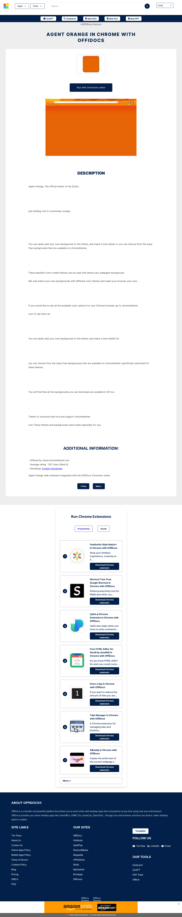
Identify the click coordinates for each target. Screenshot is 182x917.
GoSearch (138, 865)
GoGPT (136, 870)
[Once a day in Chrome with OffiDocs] (78, 699)
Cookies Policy (19, 864)
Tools (35, 6)
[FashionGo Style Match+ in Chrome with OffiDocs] (78, 562)
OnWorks (78, 840)
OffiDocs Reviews (85, 899)
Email (168, 846)
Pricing (14, 874)
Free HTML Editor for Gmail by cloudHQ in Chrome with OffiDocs (102, 652)
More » (67, 780)
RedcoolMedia (80, 850)
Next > (99, 486)
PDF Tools (138, 875)
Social (103, 529)
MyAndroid (78, 869)
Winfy (76, 864)
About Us (16, 840)
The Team (16, 835)
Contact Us (17, 845)
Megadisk (78, 855)
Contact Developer (52, 468)
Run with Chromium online (91, 87)
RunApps (78, 874)
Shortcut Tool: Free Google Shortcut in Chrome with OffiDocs (102, 583)
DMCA (14, 879)
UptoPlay (78, 845)
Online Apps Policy (21, 850)
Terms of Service (19, 860)
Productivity (84, 529)
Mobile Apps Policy (21, 855)
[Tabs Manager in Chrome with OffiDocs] (78, 732)
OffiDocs (77, 835)
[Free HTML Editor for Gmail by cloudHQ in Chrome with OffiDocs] (78, 666)
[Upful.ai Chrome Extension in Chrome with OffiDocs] (78, 631)
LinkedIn (155, 846)
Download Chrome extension (104, 566)
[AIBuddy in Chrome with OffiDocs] (78, 766)
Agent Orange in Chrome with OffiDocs (91, 37)
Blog (13, 869)
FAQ (13, 884)
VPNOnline (79, 860)
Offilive (136, 879)
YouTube (140, 846)
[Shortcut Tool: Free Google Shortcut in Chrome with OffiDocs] (78, 597)
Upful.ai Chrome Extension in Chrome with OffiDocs (104, 617)
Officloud (77, 879)
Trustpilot (140, 831)
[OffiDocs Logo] (6, 6)
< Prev (83, 486)
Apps (20, 6)
